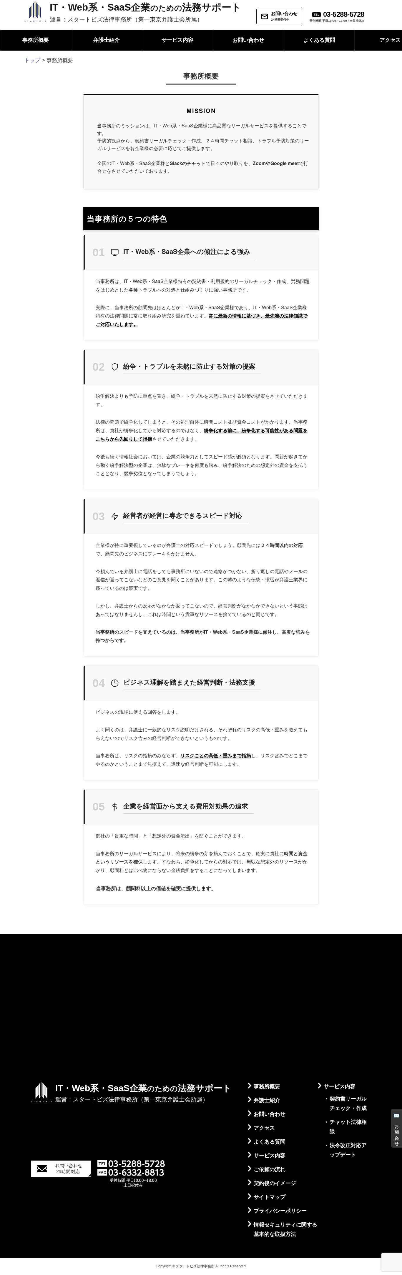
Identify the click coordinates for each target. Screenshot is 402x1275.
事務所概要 (35, 40)
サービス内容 (177, 40)
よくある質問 (319, 40)
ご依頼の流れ (269, 1169)
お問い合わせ (248, 40)
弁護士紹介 (106, 40)
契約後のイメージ (275, 1183)
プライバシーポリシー (280, 1211)
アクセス (264, 1128)
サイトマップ (269, 1197)
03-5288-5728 (343, 14)
